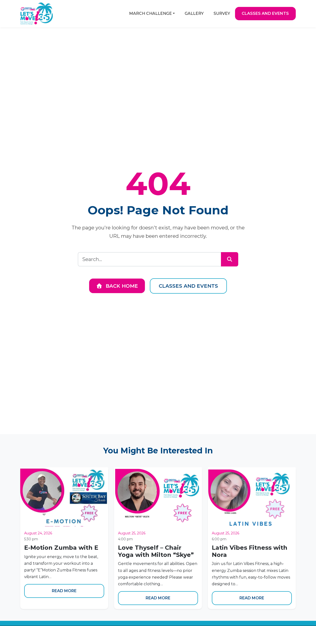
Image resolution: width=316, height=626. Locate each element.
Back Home (121, 286)
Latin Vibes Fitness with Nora (249, 551)
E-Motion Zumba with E (61, 547)
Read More (64, 590)
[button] (152, 13)
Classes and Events (188, 286)
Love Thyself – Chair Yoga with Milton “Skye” (156, 551)
